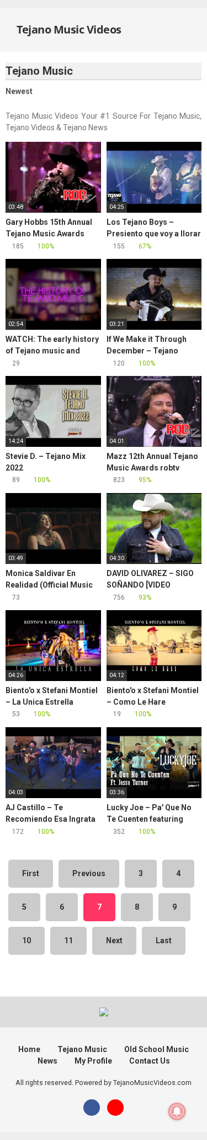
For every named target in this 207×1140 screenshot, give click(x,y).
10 (26, 940)
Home (29, 1049)
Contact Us (149, 1060)
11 (68, 940)
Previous (88, 873)
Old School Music (156, 1049)
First (30, 873)
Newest (19, 91)
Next (114, 940)
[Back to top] (187, 1117)
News (47, 1060)
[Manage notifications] (177, 1111)
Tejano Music (82, 1049)
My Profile (93, 1060)
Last (164, 940)
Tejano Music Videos (67, 29)
